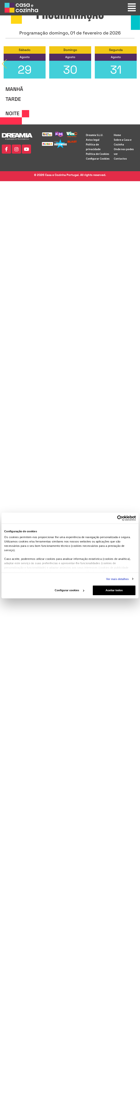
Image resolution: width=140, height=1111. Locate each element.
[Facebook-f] (6, 149)
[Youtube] (26, 149)
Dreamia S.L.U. (94, 135)
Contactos (120, 159)
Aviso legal (92, 140)
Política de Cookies (97, 154)
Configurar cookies (67, 590)
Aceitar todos (114, 590)
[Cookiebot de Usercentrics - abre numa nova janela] (120, 518)
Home (117, 135)
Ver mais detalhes (117, 578)
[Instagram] (16, 149)
